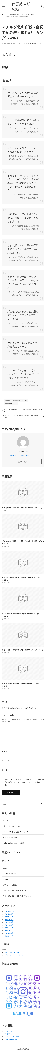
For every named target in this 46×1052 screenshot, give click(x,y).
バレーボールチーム (11, 826)
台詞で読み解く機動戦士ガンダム (33, 43)
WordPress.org (11, 1039)
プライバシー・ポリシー (15, 955)
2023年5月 (9, 914)
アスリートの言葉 (10, 884)
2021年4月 (9, 930)
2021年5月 (9, 927)
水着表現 (6, 820)
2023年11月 (10, 911)
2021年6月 (9, 925)
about (5, 868)
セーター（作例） (10, 837)
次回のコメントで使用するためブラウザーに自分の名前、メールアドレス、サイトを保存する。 (24, 782)
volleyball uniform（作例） (14, 843)
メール (5, 760)
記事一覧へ (23, 462)
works (5, 879)
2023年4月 (9, 916)
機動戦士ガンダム (11, 403)
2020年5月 (9, 933)
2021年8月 (9, 922)
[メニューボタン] (3, 6)
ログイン (8, 1031)
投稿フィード (10, 1034)
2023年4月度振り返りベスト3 (15, 831)
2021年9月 (9, 919)
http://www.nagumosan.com (18, 455)
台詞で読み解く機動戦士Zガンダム (17, 890)
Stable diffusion (9, 873)
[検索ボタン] (42, 6)
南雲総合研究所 (21, 6)
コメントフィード (12, 1036)
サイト (4, 770)
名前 (4, 751)
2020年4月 (9, 936)
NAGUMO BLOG (12, 952)
